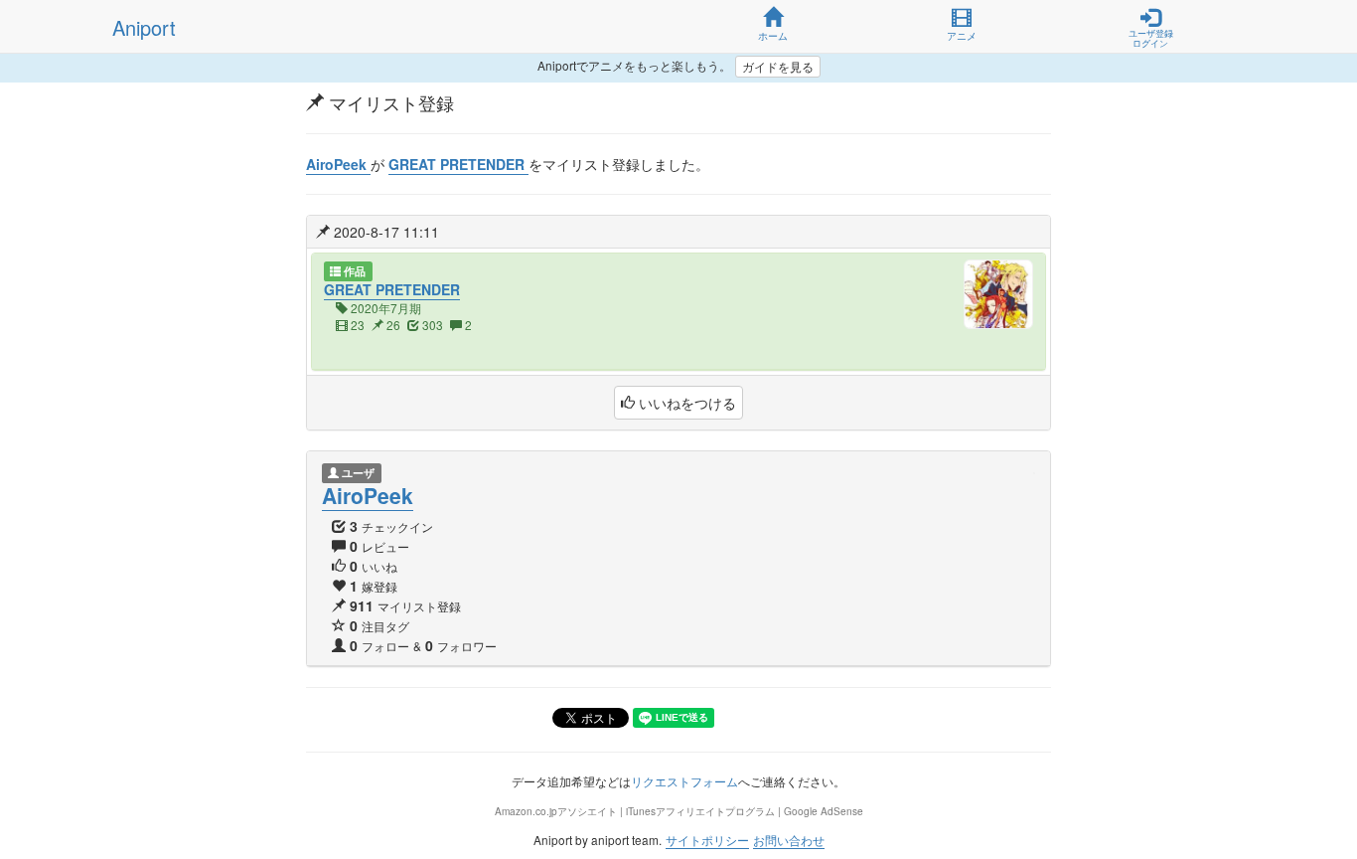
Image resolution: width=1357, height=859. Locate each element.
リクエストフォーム (684, 781)
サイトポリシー (707, 839)
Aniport (144, 27)
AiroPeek (367, 495)
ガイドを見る (778, 66)
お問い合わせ (789, 839)
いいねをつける (685, 403)
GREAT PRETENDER (392, 289)
